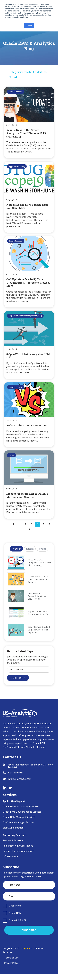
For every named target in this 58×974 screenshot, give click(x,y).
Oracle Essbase (15, 91)
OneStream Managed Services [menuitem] (18, 822)
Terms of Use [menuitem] (11, 957)
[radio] (29, 906)
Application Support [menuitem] (14, 801)
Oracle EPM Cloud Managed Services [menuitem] (22, 811)
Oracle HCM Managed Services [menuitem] (19, 817)
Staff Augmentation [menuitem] (13, 827)
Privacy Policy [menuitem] (11, 962)
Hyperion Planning (17, 166)
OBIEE (11, 455)
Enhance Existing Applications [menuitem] (18, 851)
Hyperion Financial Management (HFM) (25, 315)
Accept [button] (29, 25)
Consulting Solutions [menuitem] (14, 835)
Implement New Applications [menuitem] (18, 845)
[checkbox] (29, 906)
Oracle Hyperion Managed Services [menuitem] (21, 806)
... (19, 524)
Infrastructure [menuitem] (10, 856)
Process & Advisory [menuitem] (13, 840)
